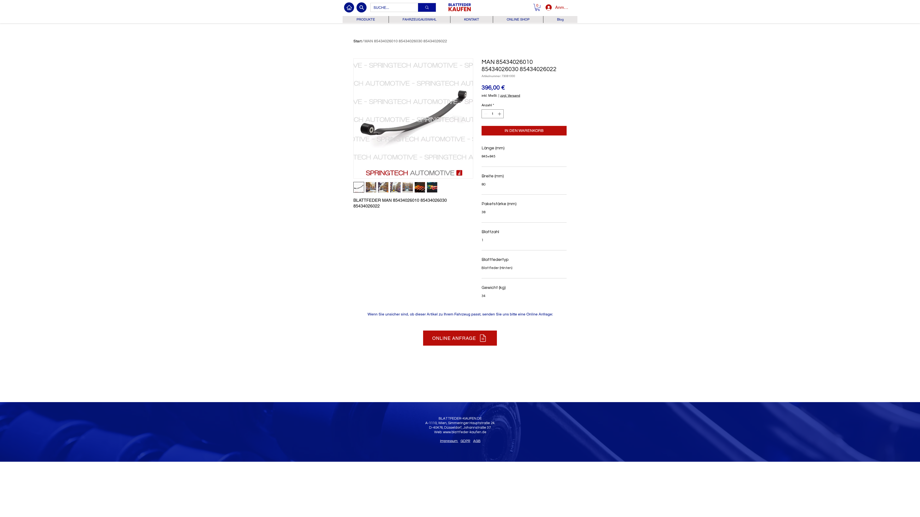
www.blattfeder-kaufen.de (464, 432)
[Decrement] (485, 114)
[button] (537, 7)
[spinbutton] (492, 114)
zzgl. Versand (510, 95)
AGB (477, 441)
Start (357, 41)
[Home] (349, 7)
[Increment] (500, 114)
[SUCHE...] (427, 7)
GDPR (465, 441)
